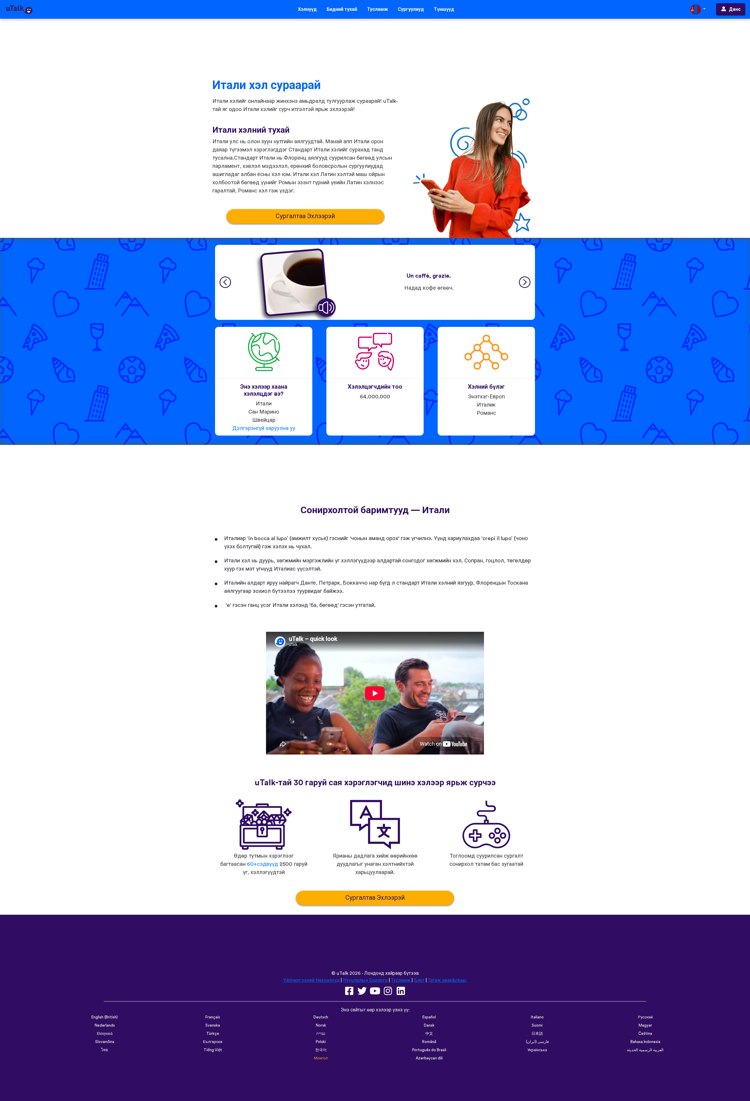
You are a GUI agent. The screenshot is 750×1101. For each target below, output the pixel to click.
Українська (537, 1050)
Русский (645, 1017)
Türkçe (212, 1034)
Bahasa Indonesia (645, 1042)
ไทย (104, 1050)
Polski (321, 1042)
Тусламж (377, 9)
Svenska (212, 1025)
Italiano (537, 1017)
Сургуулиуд (411, 9)
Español (429, 1017)
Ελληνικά (104, 1034)
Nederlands (105, 1025)
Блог (419, 980)
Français (212, 1017)
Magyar (645, 1025)
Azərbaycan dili (429, 1058)
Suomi (537, 1025)
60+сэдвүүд (262, 864)
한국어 (321, 1050)
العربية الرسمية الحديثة (645, 1050)
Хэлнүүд (307, 9)
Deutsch (320, 1017)
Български (212, 1042)
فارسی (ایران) (537, 1042)
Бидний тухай (342, 9)
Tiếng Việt (213, 1050)
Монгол (321, 1058)
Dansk (429, 1025)
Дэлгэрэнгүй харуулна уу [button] (263, 428)
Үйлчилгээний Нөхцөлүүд (311, 980)
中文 (429, 1034)
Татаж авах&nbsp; (447, 980)
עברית (320, 1034)
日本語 (537, 1034)
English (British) (104, 1017)
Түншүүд (444, 9)
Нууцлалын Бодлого (365, 980)
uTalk (342, 973)
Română (429, 1042)
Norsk (321, 1025)
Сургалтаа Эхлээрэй (305, 216)
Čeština (645, 1034)
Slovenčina (104, 1042)
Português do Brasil (429, 1050)
